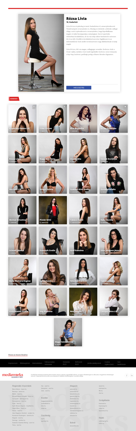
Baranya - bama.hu (18, 391)
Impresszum (13, 363)
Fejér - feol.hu (16, 403)
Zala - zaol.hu (45, 390)
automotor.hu (74, 391)
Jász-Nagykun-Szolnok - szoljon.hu (23, 413)
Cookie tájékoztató (109, 363)
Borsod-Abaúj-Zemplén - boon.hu (22, 396)
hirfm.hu (101, 423)
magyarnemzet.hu (47, 401)
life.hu (101, 390)
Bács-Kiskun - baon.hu (19, 389)
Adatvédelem (37, 363)
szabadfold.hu (45, 403)
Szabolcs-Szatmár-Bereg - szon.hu (23, 422)
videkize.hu (73, 413)
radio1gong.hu (103, 421)
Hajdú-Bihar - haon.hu (19, 408)
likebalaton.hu (74, 398)
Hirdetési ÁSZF (66, 363)
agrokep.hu (44, 421)
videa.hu (101, 408)
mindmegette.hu (75, 403)
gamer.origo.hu (75, 396)
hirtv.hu (43, 406)
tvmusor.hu (73, 415)
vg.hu (43, 418)
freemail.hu (102, 403)
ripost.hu (101, 386)
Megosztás (79, 88)
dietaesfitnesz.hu (75, 408)
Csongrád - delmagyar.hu (20, 398)
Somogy (14, 99)
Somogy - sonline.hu (18, 420)
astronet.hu (73, 389)
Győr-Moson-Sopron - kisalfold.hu (23, 406)
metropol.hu (102, 388)
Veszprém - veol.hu (47, 388)
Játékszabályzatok (94, 363)
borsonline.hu (74, 426)
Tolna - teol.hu (16, 425)
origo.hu (43, 408)
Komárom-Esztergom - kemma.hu (23, 415)
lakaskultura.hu (75, 394)
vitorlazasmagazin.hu (76, 410)
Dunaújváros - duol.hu (19, 401)
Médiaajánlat (25, 363)
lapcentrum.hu (103, 410)
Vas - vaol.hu (45, 386)
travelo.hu (73, 406)
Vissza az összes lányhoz (18, 355)
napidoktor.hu (74, 401)
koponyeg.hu (103, 406)
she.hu (101, 393)
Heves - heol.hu (17, 410)
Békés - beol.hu (17, 394)
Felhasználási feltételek (50, 363)
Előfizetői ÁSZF (78, 363)
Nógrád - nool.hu (17, 418)
